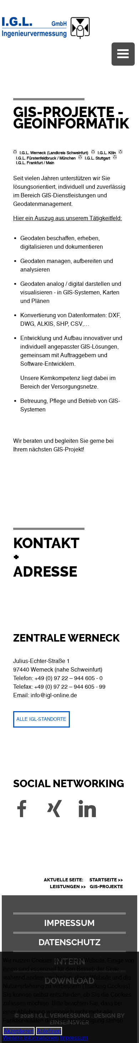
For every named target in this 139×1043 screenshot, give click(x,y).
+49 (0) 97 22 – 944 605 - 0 (69, 678)
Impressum (69, 923)
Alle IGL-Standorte (41, 719)
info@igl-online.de (54, 695)
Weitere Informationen (30, 1037)
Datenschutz (69, 942)
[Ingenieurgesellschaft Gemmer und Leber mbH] (69, 39)
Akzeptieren (19, 1031)
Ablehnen (49, 1031)
